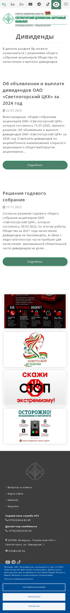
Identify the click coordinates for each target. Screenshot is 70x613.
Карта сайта (14, 493)
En (21, 4)
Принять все (34, 606)
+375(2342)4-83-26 (20, 530)
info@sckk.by (16, 550)
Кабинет (12, 500)
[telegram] (39, 4)
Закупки (12, 506)
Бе (13, 4)
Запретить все (34, 597)
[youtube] (30, 4)
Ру (4, 4)
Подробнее (34, 165)
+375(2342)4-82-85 (19, 520)
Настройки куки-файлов (34, 587)
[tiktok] (48, 4)
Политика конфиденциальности (18, 579)
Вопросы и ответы (18, 487)
